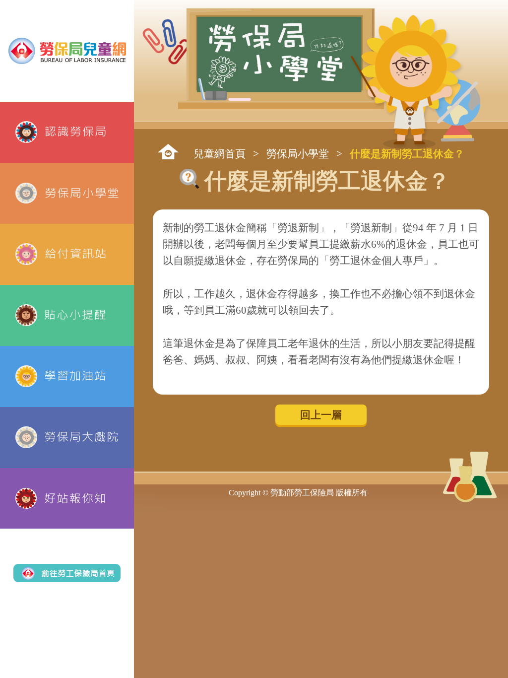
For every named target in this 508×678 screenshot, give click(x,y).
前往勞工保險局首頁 (67, 573)
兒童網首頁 (219, 153)
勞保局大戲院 (67, 437)
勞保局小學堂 (67, 193)
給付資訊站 (67, 254)
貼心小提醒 (67, 315)
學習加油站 (67, 376)
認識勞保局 (67, 132)
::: (168, 151)
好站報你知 (67, 498)
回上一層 (321, 414)
